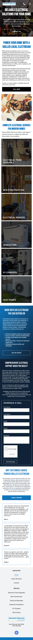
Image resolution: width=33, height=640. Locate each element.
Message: (6, 435)
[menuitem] (16, 575)
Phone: (6, 428)
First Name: (7, 407)
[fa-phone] (24, 5)
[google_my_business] (16, 633)
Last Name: (7, 414)
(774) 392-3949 (16, 626)
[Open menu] (30, 4)
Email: (5, 421)
